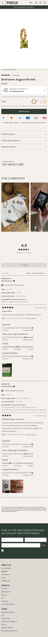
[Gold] (34, 102)
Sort (28, 273)
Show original (31, 318)
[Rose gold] (45, 102)
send (43, 545)
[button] (10, 75)
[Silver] (39, 102)
